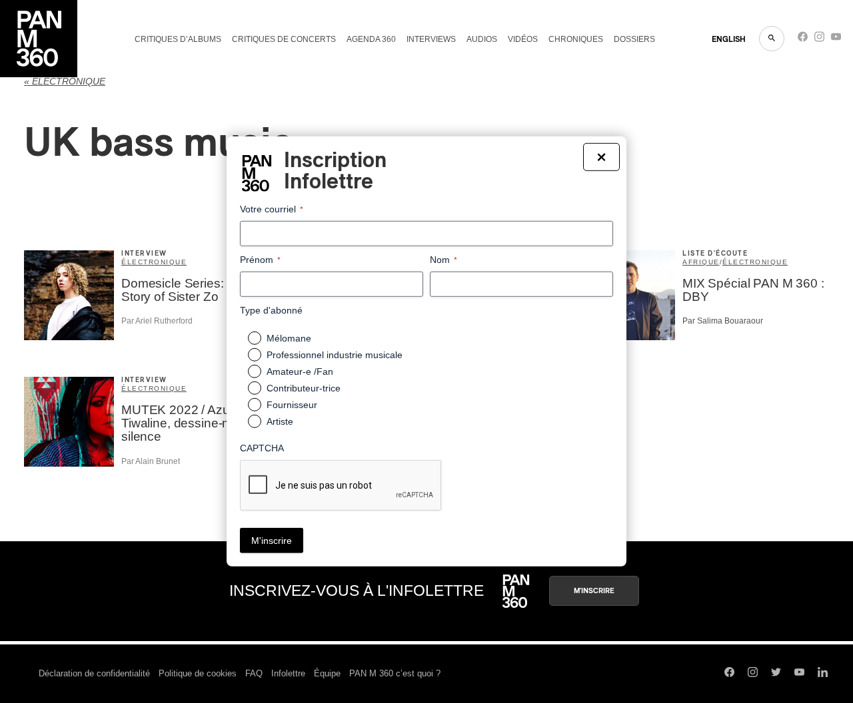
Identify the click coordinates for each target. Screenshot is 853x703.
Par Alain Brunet (150, 461)
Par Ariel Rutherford (157, 321)
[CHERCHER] (771, 38)
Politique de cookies (198, 673)
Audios (481, 39)
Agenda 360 (371, 39)
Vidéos (523, 39)
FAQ (254, 673)
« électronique (64, 82)
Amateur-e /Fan (300, 371)
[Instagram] (819, 39)
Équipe (327, 673)
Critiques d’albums (178, 39)
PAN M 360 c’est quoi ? (394, 673)
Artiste (280, 421)
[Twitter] (776, 674)
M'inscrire (594, 590)
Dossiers (634, 39)
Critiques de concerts (284, 39)
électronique (154, 262)
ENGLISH (729, 39)
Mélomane (289, 338)
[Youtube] (836, 39)
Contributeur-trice (304, 388)
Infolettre (288, 673)
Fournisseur (292, 404)
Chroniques (575, 39)
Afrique (701, 262)
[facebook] (803, 39)
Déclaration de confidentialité (94, 673)
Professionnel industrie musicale (335, 355)
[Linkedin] (823, 674)
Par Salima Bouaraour (722, 321)
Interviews (431, 39)
